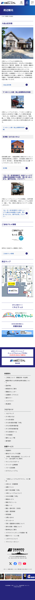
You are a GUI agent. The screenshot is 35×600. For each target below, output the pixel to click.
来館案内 (7, 16)
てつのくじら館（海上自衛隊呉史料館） (14, 128)
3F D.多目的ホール (11, 432)
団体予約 (8, 386)
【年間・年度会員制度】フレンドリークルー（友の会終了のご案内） (18, 458)
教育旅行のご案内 (11, 389)
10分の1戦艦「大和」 (12, 496)
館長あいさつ (10, 499)
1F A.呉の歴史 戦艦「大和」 (14, 423)
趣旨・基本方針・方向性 (13, 508)
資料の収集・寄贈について (14, 527)
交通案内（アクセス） (12, 395)
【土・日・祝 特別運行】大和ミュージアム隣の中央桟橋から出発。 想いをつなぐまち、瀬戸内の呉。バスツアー (14, 213)
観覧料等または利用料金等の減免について (18, 382)
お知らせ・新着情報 (12, 484)
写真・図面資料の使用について (15, 523)
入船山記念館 (7, 85)
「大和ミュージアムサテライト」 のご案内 (18, 480)
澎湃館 (5, 168)
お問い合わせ (10, 517)
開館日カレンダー (11, 392)
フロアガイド (8, 409)
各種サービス (8, 446)
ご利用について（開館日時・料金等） (17, 377)
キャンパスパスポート (12, 462)
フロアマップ (10, 413)
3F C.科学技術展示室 (12, 429)
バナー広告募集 (10, 468)
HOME (3, 16)
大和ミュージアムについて (14, 493)
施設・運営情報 (10, 511)
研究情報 (8, 514)
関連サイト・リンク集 (12, 536)
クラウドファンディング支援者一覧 (16, 533)
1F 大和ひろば (10, 416)
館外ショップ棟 (10, 438)
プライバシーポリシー (12, 542)
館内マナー (9, 398)
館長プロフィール (11, 502)
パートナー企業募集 (12, 465)
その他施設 (9, 435)
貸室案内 (8, 450)
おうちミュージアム (12, 471)
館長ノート (9, 505)
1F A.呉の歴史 (10, 420)
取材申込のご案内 (11, 530)
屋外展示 (8, 441)
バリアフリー (10, 401)
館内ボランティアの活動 (13, 453)
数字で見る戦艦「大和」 (13, 490)
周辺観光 (8, 404)
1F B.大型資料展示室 (12, 426)
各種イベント (10, 487)
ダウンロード (10, 520)
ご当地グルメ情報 (8, 253)
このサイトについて (12, 539)
